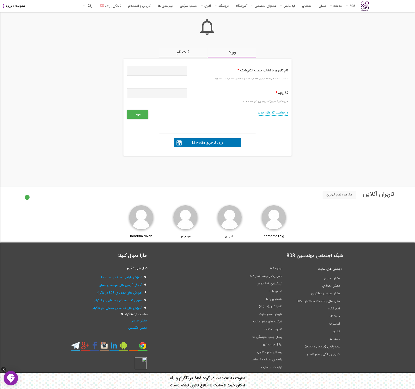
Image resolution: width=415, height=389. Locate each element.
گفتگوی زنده (112, 6)
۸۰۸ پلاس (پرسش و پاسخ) (322, 346)
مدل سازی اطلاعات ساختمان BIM (318, 301)
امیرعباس (185, 236)
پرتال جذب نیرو (272, 344)
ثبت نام (183, 52)
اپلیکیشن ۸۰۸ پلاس (269, 283)
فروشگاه (224, 6)
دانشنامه (335, 339)
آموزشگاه (241, 6)
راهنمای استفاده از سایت (266, 359)
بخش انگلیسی (137, 328)
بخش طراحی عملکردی (325, 293)
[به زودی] (187, 169)
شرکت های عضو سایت (267, 321)
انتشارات (334, 323)
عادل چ (229, 236)
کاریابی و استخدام (139, 6)
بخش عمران (332, 278)
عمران (322, 6)
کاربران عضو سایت (270, 314)
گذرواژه (281, 93)
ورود (232, 52)
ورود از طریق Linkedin (207, 143)
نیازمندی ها (165, 6)
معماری (306, 6)
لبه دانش (289, 6)
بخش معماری (331, 286)
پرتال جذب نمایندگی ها (267, 337)
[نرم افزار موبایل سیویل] (123, 347)
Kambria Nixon (141, 236)
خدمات (337, 6)
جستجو (89, 6)
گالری (207, 6)
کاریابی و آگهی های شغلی (323, 354)
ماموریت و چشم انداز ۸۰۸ (266, 276)
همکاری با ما (274, 299)
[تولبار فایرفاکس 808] (133, 347)
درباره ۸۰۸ (275, 268)
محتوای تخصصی (265, 6)
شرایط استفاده (273, 329)
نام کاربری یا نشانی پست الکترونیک (263, 71)
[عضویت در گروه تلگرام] (75, 347)
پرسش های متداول (269, 352)
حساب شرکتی (188, 6)
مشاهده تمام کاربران (339, 194)
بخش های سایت (329, 269)
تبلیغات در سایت (271, 367)
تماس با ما (275, 291)
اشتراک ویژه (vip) (270, 306)
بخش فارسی (139, 320)
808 (352, 6)
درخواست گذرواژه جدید (273, 112)
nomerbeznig (274, 236)
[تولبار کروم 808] (142, 347)
